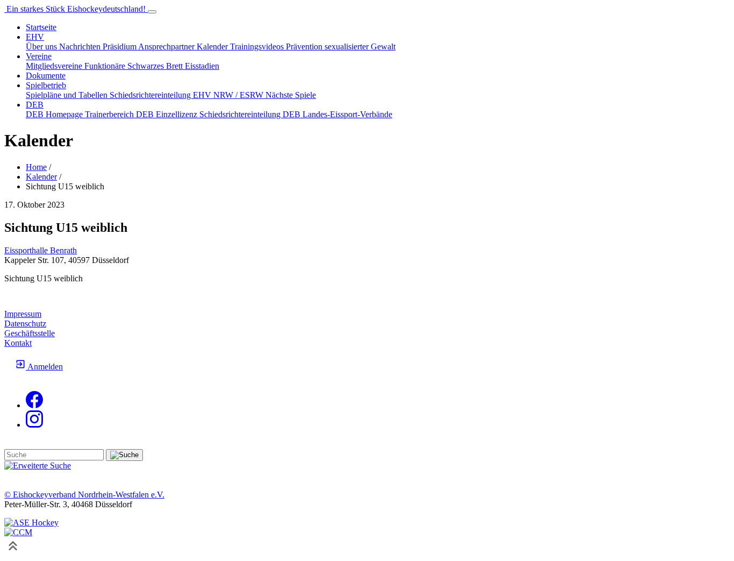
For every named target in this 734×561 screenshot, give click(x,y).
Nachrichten (81, 46)
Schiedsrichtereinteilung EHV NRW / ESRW (187, 95)
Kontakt (18, 342)
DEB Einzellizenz (167, 114)
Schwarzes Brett (156, 65)
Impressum (22, 313)
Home (36, 167)
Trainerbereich (110, 114)
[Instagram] (34, 424)
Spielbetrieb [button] (46, 85)
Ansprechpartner (167, 46)
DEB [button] (35, 104)
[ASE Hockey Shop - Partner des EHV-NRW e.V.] (31, 522)
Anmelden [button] (44, 366)
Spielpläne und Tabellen (68, 95)
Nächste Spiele (290, 95)
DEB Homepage (55, 114)
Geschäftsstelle (29, 333)
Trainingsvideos (258, 46)
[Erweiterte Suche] (37, 465)
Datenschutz (25, 323)
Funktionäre (105, 65)
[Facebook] (34, 405)
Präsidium (120, 46)
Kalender (213, 46)
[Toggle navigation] (152, 11)
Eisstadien (202, 65)
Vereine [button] (39, 56)
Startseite (41, 27)
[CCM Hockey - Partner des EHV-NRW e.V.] (18, 532)
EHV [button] (35, 36)
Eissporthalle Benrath (40, 250)
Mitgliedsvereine (55, 65)
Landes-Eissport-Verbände (347, 114)
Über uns (42, 46)
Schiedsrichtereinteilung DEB (251, 114)
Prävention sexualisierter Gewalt (340, 46)
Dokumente (46, 75)
